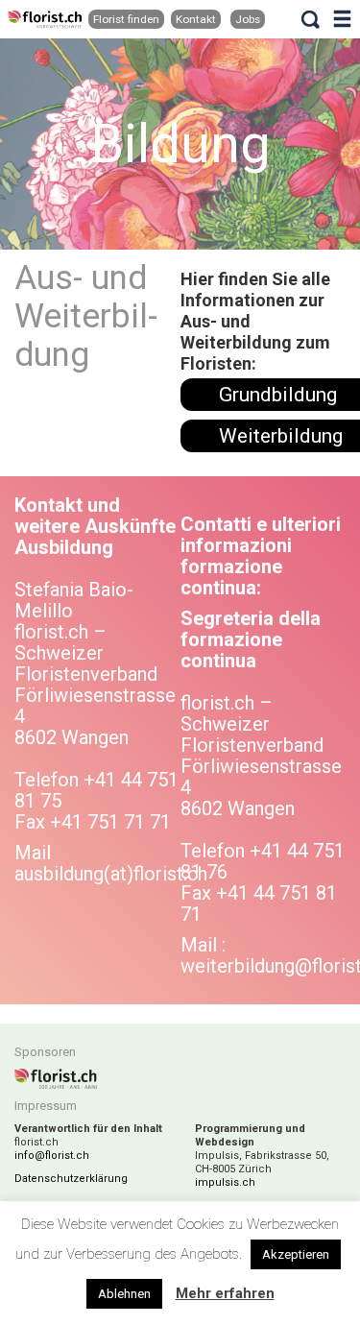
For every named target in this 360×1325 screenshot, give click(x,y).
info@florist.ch (51, 1155)
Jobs (247, 19)
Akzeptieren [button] (295, 1254)
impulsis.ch (225, 1182)
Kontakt (196, 19)
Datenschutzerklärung (71, 1178)
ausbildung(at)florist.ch (110, 873)
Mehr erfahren (225, 1293)
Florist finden (126, 19)
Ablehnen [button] (124, 1294)
